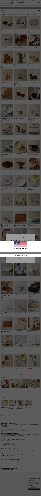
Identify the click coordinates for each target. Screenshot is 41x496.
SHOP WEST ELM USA (22, 253)
